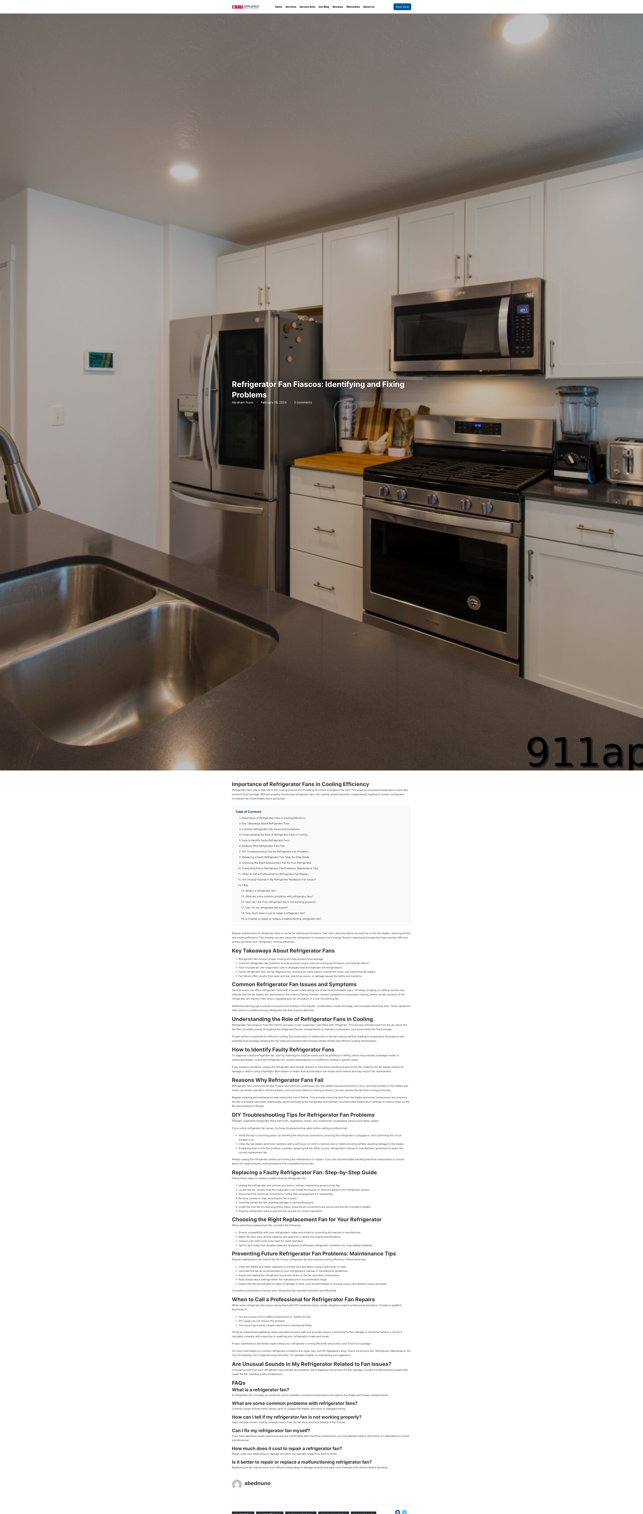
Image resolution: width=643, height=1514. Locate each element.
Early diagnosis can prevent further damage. (337, 1369)
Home (278, 6)
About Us (368, 6)
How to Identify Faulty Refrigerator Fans (265, 840)
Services (290, 6)
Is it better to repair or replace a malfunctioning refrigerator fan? (283, 918)
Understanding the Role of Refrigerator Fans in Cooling (274, 834)
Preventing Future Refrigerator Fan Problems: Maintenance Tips (280, 868)
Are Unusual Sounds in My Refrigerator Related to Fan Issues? (279, 879)
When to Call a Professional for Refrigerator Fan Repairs (275, 874)
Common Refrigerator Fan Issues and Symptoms (271, 829)
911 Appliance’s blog (334, 1351)
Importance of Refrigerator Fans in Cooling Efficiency (273, 818)
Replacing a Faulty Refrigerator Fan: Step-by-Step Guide (275, 857)
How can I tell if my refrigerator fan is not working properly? (280, 902)
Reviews (338, 6)
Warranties (353, 6)
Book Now (402, 6)
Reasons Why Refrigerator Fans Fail (263, 845)
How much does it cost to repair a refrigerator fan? (275, 913)
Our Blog (324, 6)
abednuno (257, 1483)
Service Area (307, 6)
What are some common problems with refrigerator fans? (279, 896)
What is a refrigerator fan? (260, 890)
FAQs (245, 885)
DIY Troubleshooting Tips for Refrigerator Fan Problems (275, 851)
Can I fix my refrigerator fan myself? (266, 907)
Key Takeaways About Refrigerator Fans (265, 823)
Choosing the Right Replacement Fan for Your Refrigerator (276, 862)
